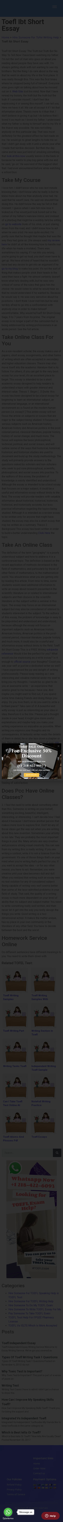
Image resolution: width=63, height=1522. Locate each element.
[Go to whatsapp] (8, 1512)
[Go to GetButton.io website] (8, 1518)
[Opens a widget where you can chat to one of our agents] (50, 1516)
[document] (31, 761)
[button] (58, 746)
